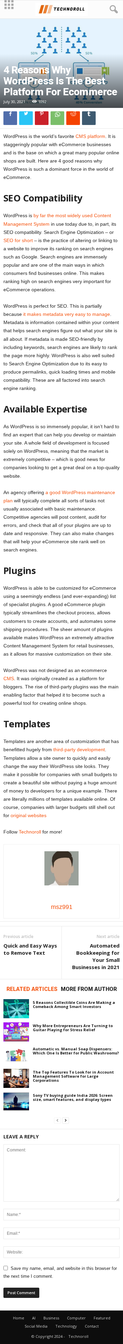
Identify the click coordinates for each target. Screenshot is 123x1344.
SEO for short (18, 240)
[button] (112, 9)
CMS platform (90, 136)
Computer (76, 1317)
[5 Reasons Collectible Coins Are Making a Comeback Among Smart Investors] (16, 1008)
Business (51, 1317)
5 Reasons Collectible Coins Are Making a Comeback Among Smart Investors (74, 1004)
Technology (66, 1326)
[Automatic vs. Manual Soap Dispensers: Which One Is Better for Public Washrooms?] (16, 1055)
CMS (8, 678)
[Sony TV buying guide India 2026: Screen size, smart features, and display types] (16, 1101)
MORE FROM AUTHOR (89, 989)
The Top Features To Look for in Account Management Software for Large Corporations (73, 1076)
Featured (102, 1317)
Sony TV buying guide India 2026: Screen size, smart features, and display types (73, 1097)
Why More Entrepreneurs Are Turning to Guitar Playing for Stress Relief (73, 1027)
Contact (92, 1326)
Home (18, 1317)
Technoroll (30, 832)
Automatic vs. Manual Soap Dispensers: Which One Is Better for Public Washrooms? (76, 1050)
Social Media (36, 1326)
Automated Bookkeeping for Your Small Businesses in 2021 (96, 956)
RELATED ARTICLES (31, 989)
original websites (28, 815)
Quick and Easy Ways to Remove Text (30, 949)
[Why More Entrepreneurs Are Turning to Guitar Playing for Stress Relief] (16, 1031)
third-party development (79, 749)
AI (34, 1317)
